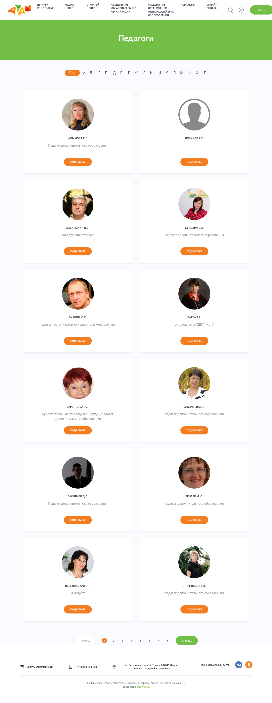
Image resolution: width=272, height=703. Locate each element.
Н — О (193, 73)
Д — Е (117, 73)
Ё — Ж (133, 73)
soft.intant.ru (143, 686)
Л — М (178, 73)
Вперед (187, 640)
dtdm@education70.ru (40, 666)
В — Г (102, 73)
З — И (148, 73)
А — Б (87, 73)
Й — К (163, 73)
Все (72, 73)
